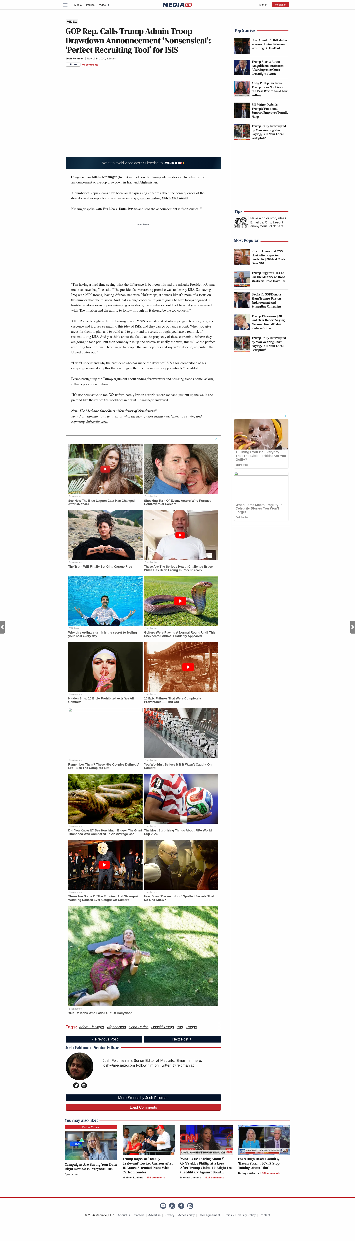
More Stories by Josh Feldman (143, 1098)
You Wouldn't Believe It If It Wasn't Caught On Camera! (178, 766)
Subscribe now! (97, 421)
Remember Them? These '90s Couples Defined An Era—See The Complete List (104, 766)
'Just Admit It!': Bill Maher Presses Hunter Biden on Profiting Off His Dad (270, 44)
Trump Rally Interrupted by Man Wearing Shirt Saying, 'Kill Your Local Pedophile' (269, 132)
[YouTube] (163, 1205)
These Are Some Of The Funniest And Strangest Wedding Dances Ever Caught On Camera (103, 898)
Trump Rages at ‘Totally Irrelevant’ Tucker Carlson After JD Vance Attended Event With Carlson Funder (148, 1165)
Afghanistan (116, 1027)
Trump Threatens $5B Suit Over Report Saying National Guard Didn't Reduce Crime (268, 322)
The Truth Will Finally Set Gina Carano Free (100, 566)
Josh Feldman (75, 58)
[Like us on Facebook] (181, 1205)
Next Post (352, 627)
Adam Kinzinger (91, 1027)
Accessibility (186, 1215)
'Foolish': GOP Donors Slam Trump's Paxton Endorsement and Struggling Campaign (266, 300)
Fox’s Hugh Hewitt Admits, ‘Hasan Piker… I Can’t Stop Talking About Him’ (259, 1163)
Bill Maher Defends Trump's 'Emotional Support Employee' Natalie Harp (270, 110)
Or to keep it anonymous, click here (266, 224)
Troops (191, 1027)
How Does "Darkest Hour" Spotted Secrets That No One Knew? (179, 898)
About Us (124, 1215)
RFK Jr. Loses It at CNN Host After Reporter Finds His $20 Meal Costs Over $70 (268, 257)
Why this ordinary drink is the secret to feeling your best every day (102, 634)
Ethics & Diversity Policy (240, 1215)
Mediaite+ (280, 4)
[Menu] (67, 4)
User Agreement (209, 1215)
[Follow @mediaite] (172, 1205)
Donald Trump (162, 1027)
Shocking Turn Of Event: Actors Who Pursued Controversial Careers (177, 502)
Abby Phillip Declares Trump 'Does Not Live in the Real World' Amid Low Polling (270, 89)
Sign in (263, 4)
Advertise (154, 1215)
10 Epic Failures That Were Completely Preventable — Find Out (172, 700)
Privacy (169, 1215)
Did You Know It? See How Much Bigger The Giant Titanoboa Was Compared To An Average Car (105, 832)
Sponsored (72, 1174)
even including (164, 198)
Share (73, 64)
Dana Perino (138, 1027)
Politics (90, 4)
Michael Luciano (133, 1177)
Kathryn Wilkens (248, 1173)
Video (104, 4)
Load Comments (143, 1107)
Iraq (180, 1027)
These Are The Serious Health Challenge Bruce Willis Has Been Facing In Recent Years (178, 568)
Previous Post (2, 627)
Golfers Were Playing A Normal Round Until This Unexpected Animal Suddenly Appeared (179, 634)
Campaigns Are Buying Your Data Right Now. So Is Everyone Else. (91, 1166)
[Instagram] (190, 1205)
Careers (139, 1215)
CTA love (74, 628)
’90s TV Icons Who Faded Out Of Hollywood (100, 1013)
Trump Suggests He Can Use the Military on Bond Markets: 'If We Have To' (268, 276)
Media (78, 4)
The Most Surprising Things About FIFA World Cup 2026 (178, 832)
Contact (265, 1215)
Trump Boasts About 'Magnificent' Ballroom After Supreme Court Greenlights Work (267, 67)
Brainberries (75, 496)
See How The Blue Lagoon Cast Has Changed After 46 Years (101, 502)
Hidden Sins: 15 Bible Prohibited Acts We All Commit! (101, 700)
